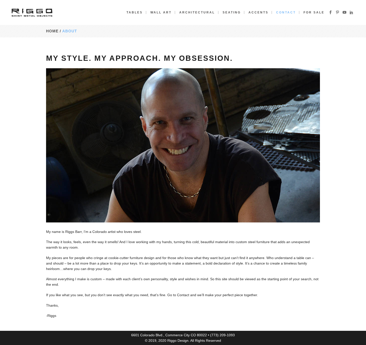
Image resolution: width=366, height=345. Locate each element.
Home (52, 31)
